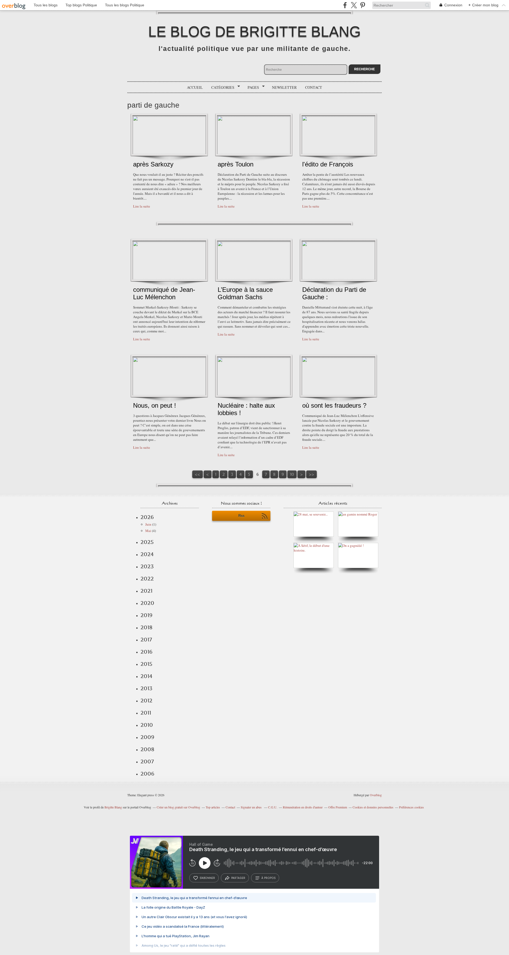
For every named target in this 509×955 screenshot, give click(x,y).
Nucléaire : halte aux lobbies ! (246, 409)
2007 (147, 761)
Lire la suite (141, 206)
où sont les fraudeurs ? (334, 405)
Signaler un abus (251, 807)
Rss (241, 516)
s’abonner (207, 877)
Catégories (221, 87)
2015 (146, 664)
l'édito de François (327, 164)
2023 (147, 566)
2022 (147, 578)
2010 (147, 725)
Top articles (213, 807)
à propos (268, 877)
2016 (146, 652)
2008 (147, 749)
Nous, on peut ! (154, 405)
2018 (146, 627)
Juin (148, 524)
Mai (148, 530)
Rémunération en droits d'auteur (303, 807)
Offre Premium (337, 807)
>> (311, 474)
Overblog (376, 795)
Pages (251, 87)
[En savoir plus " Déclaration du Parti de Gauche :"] (338, 278)
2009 (147, 737)
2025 (147, 542)
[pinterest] (362, 5)
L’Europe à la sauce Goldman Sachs (245, 293)
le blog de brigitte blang (254, 31)
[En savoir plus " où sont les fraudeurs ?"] (338, 394)
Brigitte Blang (113, 807)
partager (238, 877)
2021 (146, 591)
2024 (147, 554)
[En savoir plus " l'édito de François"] (338, 153)
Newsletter (284, 87)
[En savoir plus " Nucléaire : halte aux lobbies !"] (253, 394)
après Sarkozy (153, 164)
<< (197, 474)
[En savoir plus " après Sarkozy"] (169, 153)
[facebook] (345, 5)
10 (292, 474)
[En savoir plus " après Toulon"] (253, 153)
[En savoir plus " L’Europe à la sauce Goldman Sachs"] (253, 278)
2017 (146, 639)
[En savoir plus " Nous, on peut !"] (169, 394)
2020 (147, 603)
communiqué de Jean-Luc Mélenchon (164, 293)
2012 (146, 700)
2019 (146, 615)
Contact (313, 87)
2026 (147, 517)
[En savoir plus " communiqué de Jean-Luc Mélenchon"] (169, 278)
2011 (146, 713)
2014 (146, 676)
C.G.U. (272, 807)
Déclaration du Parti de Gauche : (334, 293)
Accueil (195, 87)
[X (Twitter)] (353, 5)
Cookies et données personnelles (373, 807)
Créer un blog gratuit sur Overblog (178, 807)
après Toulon (235, 164)
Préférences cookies (411, 807)
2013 (146, 688)
